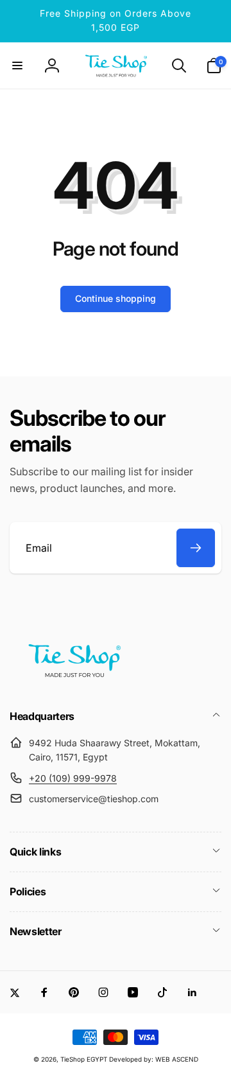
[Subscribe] (195, 548)
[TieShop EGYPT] (74, 681)
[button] (17, 65)
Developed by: (132, 1059)
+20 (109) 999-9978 (73, 778)
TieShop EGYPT (83, 1059)
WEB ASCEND (176, 1059)
